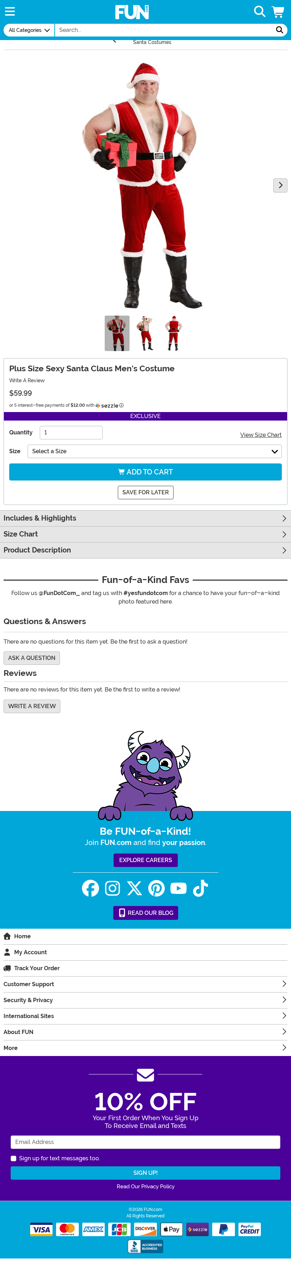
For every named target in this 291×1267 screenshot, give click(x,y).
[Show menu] (10, 12)
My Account (30, 952)
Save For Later (145, 492)
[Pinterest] (156, 888)
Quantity (21, 432)
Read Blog (150, 913)
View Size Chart (261, 435)
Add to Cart (149, 472)
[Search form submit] (279, 30)
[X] (134, 888)
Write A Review (27, 380)
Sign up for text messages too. (59, 1158)
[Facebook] (90, 888)
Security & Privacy (28, 1000)
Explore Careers (145, 860)
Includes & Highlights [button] (40, 518)
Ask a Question (31, 658)
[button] (278, 12)
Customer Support (29, 984)
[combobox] (163, 30)
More (11, 1048)
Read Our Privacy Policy (146, 1186)
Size (15, 451)
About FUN (18, 1032)
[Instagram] (112, 888)
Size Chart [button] (21, 534)
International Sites (29, 1016)
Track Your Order (37, 968)
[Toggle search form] (260, 12)
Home (22, 936)
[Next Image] (280, 185)
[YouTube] (178, 888)
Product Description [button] (37, 550)
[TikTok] (200, 888)
